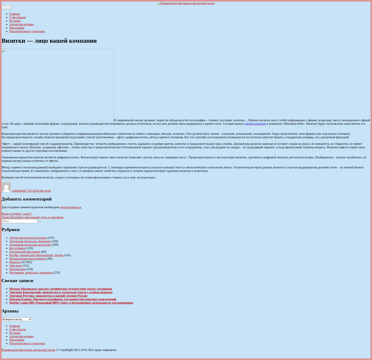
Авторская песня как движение (30, 241)
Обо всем (44, 190)
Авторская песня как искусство (30, 244)
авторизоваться (71, 207)
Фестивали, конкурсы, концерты (31, 272)
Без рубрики (17, 248)
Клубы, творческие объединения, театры (36, 255)
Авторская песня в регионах (28, 237)
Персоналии (17, 269)
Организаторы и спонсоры (27, 31)
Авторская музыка (21, 24)
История (15, 20)
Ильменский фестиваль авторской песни (28, 349)
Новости (15, 262)
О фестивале (17, 17)
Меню (6, 7)
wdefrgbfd (18, 190)
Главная (14, 13)
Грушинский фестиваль (24, 251)
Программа (16, 27)
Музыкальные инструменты (27, 258)
